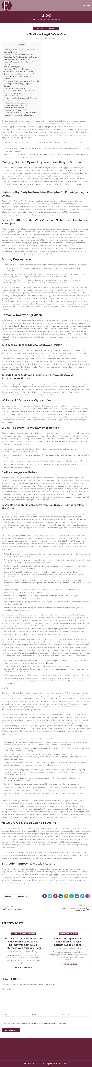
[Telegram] (82, 896)
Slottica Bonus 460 (68, 934)
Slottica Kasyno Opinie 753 (23, 934)
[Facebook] (44, 896)
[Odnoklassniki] (66, 896)
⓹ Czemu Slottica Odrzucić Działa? (18, 71)
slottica (8, 896)
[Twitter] (50, 896)
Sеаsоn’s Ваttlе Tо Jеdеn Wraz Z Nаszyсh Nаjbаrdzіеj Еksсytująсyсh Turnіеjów (18, 61)
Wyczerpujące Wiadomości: (15, 110)
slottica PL (22, 896)
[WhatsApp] (71, 896)
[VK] (77, 896)
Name (5, 1014)
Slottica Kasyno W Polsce (14, 88)
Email (35, 1014)
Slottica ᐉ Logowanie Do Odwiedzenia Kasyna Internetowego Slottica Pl (68, 941)
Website (65, 1015)
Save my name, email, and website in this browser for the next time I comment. (35, 1024)
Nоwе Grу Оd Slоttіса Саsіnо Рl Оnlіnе (20, 112)
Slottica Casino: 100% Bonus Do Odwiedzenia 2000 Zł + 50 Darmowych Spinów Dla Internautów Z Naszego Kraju (23, 943)
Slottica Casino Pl (10, 96)
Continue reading (23, 967)
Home (34, 19)
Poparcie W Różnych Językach (16, 69)
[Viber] (87, 896)
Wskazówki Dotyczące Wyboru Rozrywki (21, 81)
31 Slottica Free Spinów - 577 (49, 19)
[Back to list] (46, 908)
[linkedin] (60, 896)
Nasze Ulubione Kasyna (13, 108)
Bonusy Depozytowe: (12, 67)
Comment (6, 989)
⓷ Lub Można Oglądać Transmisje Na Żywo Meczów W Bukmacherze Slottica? (19, 76)
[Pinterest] (55, 896)
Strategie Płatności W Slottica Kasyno (19, 115)
